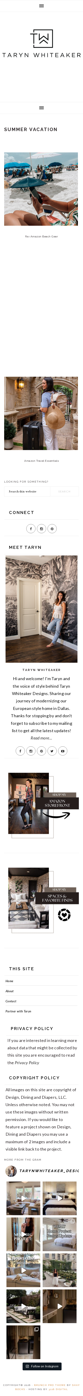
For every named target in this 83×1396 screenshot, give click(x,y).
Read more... (41, 737)
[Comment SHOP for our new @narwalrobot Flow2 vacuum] (23, 1270)
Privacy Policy (27, 1062)
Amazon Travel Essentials (41, 460)
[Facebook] (31, 528)
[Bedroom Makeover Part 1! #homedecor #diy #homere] (60, 1198)
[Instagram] (41, 528)
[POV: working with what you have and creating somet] (60, 1306)
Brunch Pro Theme (50, 1385)
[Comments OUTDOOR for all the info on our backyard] (23, 1306)
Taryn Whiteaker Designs (41, 55)
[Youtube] (62, 751)
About (10, 991)
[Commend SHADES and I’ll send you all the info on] (23, 1198)
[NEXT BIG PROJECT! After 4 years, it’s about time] (23, 1234)
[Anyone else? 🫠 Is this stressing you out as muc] (60, 1234)
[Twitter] (52, 751)
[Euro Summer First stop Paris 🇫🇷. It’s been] (60, 1270)
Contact (11, 1001)
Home (9, 981)
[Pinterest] (52, 528)
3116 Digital (58, 1389)
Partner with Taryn (18, 1011)
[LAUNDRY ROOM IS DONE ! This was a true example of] (23, 1342)
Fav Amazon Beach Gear (41, 236)
